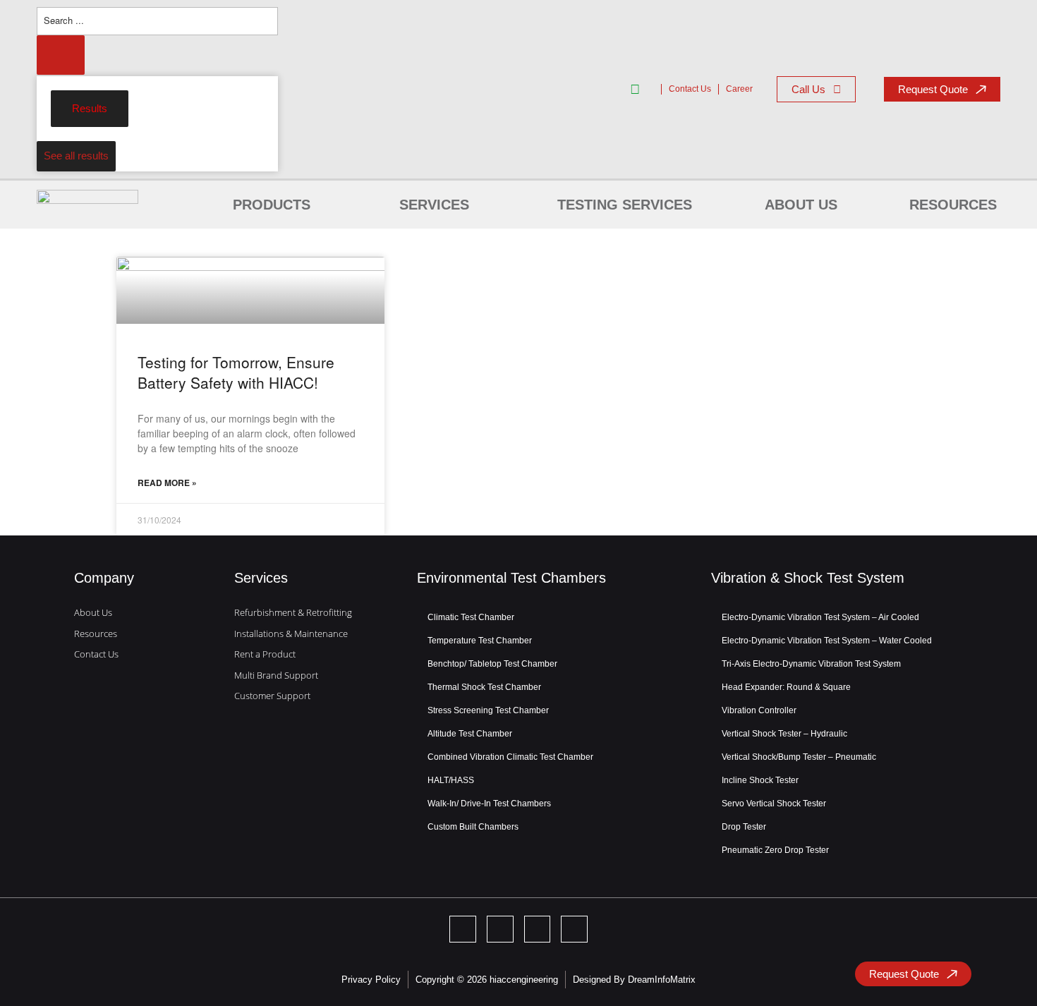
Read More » (167, 482)
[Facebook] (500, 929)
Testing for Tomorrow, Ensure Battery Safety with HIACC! (236, 372)
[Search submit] (61, 55)
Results (89, 108)
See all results (76, 156)
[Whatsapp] (574, 929)
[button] (279, 205)
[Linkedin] (462, 929)
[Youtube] (537, 929)
